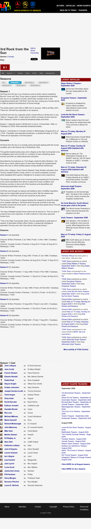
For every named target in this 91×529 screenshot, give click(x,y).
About (7, 506)
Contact (38, 506)
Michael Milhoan (11, 416)
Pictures (34, 73)
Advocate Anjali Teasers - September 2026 (71, 187)
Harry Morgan (10, 478)
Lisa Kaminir (9, 460)
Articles (28, 73)
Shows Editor (67, 299)
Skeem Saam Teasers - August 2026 (76, 443)
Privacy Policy (68, 506)
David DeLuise (10, 402)
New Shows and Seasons (73, 304)
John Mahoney (10, 427)
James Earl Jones (11, 471)
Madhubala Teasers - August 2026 (75, 432)
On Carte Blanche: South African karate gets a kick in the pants (74, 204)
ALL (3, 82)
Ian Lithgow (9, 456)
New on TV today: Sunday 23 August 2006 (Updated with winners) (73, 148)
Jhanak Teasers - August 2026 (73, 441)
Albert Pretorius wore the (76, 274)
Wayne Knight (10, 383)
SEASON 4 (6, 85)
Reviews (20, 73)
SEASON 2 (29, 82)
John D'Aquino (10, 449)
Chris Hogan (9, 394)
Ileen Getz (8, 441)
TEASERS (83, 10)
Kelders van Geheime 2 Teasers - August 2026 (75, 447)
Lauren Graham (11, 452)
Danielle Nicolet (11, 409)
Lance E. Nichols (11, 485)
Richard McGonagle (12, 423)
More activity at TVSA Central (76, 349)
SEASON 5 (20, 85)
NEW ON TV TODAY (68, 10)
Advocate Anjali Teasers (71, 344)
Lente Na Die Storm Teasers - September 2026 (73, 115)
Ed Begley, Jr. (10, 438)
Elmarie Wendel (11, 376)
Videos (41, 73)
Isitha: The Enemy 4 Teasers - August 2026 (76, 451)
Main (3, 73)
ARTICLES (70, 5)
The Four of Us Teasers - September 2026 (76, 412)
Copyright (53, 506)
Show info (9, 73)
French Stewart (10, 373)
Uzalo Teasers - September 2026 (74, 217)
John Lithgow (10, 365)
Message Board (50, 73)
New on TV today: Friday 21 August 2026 (76, 235)
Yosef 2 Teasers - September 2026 (75, 416)
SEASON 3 (43, 82)
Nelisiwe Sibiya (68, 255)
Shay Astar (9, 398)
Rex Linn (8, 412)
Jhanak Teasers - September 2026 (75, 404)
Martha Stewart (10, 434)
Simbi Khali (9, 380)
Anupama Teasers (69, 286)
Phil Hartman (9, 474)
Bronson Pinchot (11, 481)
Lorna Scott (9, 467)
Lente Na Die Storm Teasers (75, 294)
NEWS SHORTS (84, 5)
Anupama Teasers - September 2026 (74, 99)
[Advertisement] (45, 30)
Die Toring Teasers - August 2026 (75, 455)
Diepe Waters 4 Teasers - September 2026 (71, 84)
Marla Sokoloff (10, 420)
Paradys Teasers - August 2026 (74, 439)
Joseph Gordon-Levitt (13, 391)
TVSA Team (66, 261)
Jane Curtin (9, 369)
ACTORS (60, 5)
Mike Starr (8, 431)
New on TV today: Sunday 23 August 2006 (76, 312)
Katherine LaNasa (12, 445)
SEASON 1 (15, 82)
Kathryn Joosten (11, 405)
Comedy (10, 56)
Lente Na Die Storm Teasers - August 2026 (76, 428)
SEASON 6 (35, 85)
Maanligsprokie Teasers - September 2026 (76, 407)
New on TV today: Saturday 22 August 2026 (75, 322)
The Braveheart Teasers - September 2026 (76, 394)
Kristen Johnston (11, 387)
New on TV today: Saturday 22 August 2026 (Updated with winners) (73, 169)
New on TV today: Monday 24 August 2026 (73, 132)
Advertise (22, 506)
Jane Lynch (9, 463)
